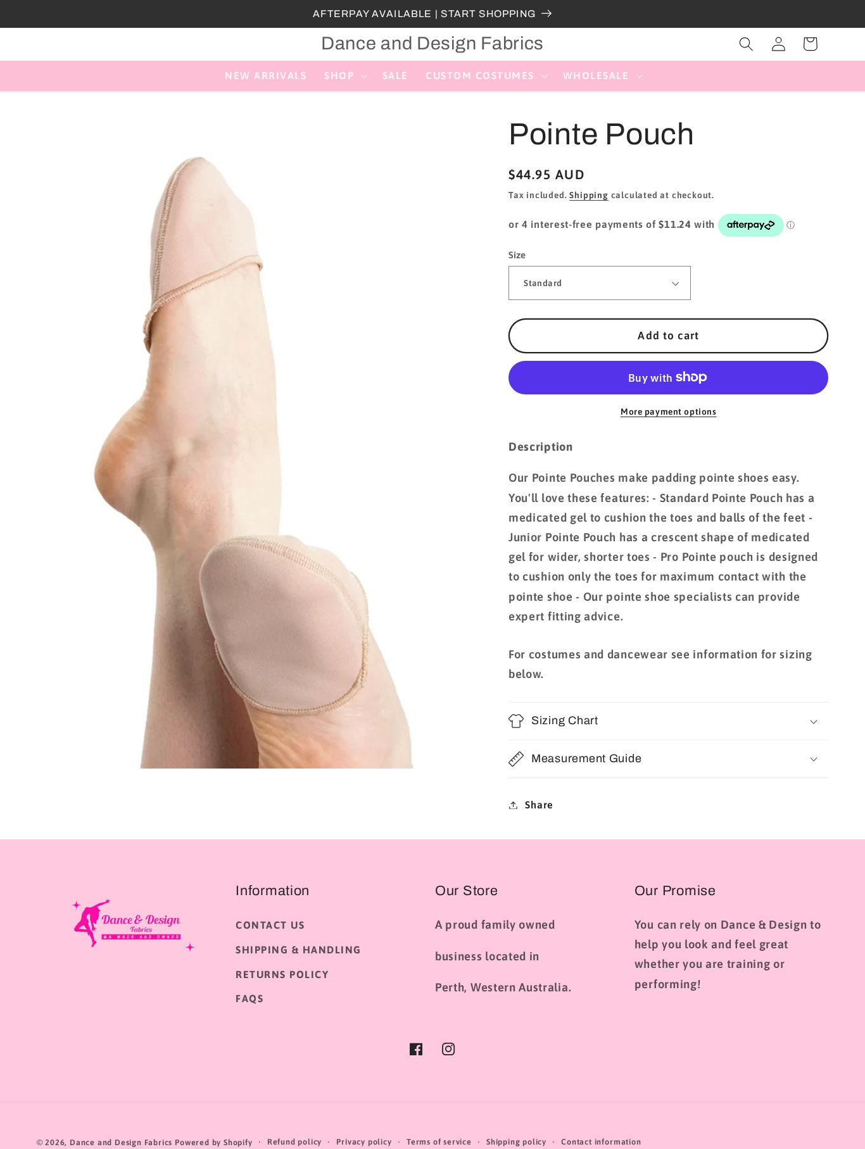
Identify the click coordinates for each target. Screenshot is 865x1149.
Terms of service (439, 1141)
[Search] (746, 44)
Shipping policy (516, 1141)
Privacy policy (363, 1141)
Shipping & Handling (299, 949)
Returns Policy (282, 974)
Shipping (588, 195)
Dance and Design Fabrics (121, 1142)
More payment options (669, 411)
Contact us (270, 925)
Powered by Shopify (214, 1142)
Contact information (601, 1141)
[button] (344, 76)
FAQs (249, 998)
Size (517, 254)
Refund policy (294, 1141)
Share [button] (539, 804)
